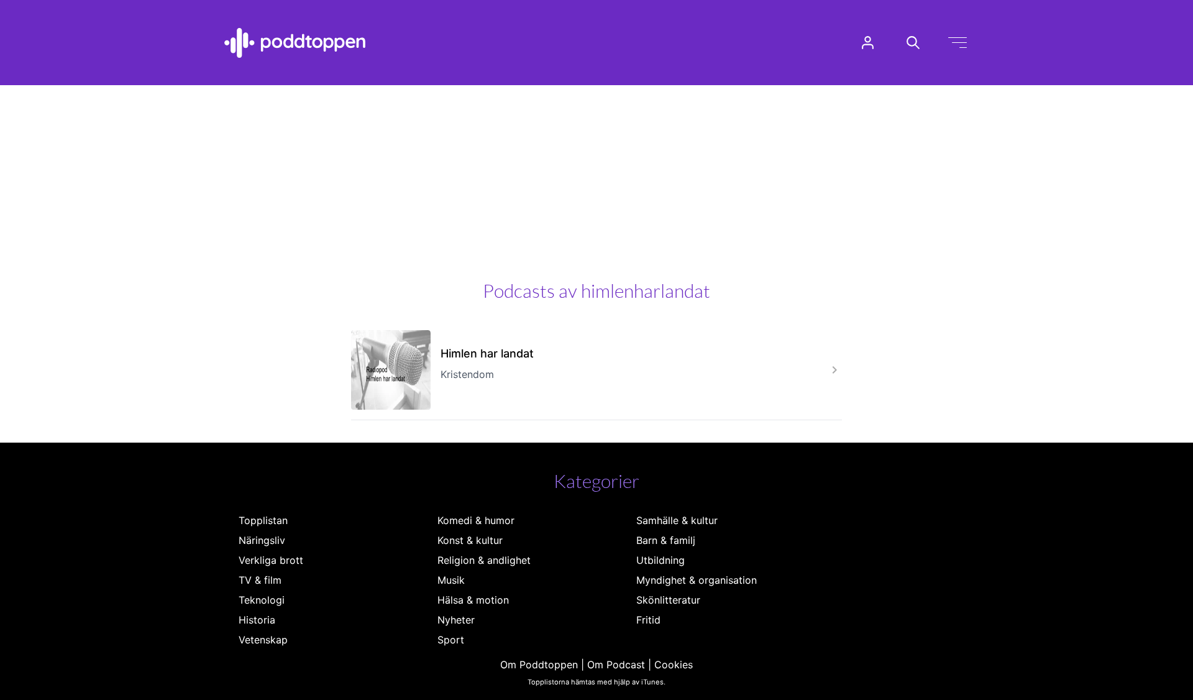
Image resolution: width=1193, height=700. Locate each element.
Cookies (673, 664)
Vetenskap (263, 639)
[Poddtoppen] (295, 43)
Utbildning (660, 560)
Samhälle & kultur (677, 520)
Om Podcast (616, 664)
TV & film (260, 580)
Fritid (648, 620)
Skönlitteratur (668, 600)
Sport (450, 639)
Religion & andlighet (484, 560)
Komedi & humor (475, 520)
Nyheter (456, 620)
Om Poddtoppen (539, 664)
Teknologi (262, 600)
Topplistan (263, 520)
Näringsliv (262, 540)
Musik (451, 580)
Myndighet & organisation (696, 580)
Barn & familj (665, 540)
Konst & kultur (470, 540)
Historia (257, 620)
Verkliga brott (271, 560)
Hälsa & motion (473, 600)
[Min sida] (867, 42)
